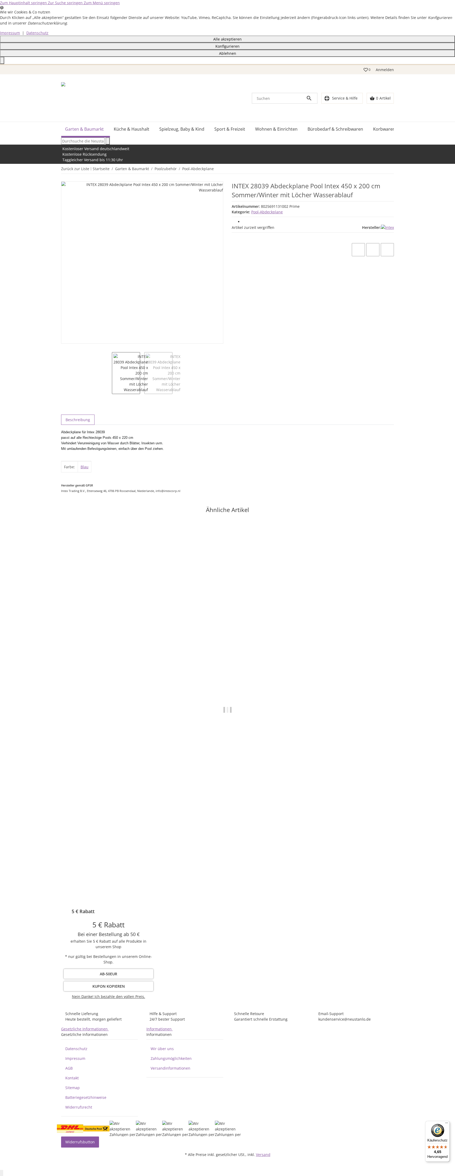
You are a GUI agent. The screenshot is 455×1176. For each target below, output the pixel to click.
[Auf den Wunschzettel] (372, 249)
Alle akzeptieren (227, 39)
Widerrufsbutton (80, 1141)
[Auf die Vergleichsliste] (358, 249)
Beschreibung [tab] (78, 419)
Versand (263, 1154)
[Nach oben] (1, 1173)
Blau (84, 466)
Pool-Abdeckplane (267, 211)
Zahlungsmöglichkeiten (171, 1058)
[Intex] (387, 227)
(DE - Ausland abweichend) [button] (120, 889)
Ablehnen (227, 53)
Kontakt (72, 1077)
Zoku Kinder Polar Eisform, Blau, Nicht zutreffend (105, 872)
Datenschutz (37, 32)
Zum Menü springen (102, 2)
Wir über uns (162, 1048)
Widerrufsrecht (78, 1107)
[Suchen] (311, 98)
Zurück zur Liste (75, 168)
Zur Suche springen (66, 2)
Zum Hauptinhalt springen (24, 2)
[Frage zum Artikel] (387, 249)
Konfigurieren (227, 46)
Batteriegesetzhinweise (85, 1097)
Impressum (10, 32)
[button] (367, 70)
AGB (69, 1068)
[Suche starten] (108, 141)
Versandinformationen (170, 1068)
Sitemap (72, 1087)
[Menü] (446, 1124)
